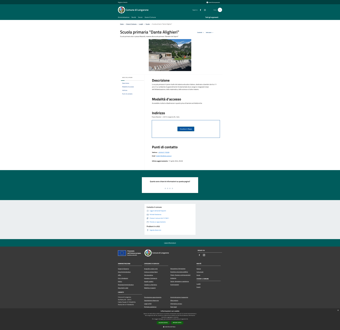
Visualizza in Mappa (186, 129)
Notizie (199, 269)
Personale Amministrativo (126, 285)
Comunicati (200, 272)
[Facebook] (200, 10)
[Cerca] (220, 10)
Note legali (173, 307)
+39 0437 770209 (163, 152)
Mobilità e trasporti (150, 288)
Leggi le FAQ (148, 304)
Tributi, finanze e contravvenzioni (180, 275)
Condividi (199, 32)
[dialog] (170, 319)
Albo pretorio (174, 300)
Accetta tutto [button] (163, 322)
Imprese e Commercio (150, 278)
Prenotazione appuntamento (152, 297)
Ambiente (173, 278)
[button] (169, 327)
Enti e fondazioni (123, 278)
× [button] (338, 310)
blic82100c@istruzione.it (164, 156)
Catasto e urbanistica (150, 285)
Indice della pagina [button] (127, 77)
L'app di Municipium (170, 243)
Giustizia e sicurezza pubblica (179, 272)
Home (122, 24)
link (187, 319)
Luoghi (141, 24)
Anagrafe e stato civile (151, 269)
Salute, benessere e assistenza (179, 281)
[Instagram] (204, 10)
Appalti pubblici (148, 281)
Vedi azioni (209, 32)
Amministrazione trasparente (179, 297)
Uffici (119, 275)
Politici (120, 281)
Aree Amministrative (124, 272)
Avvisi (198, 275)
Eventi (198, 287)
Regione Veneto (122, 2)
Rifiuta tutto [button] (177, 322)
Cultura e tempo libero (151, 272)
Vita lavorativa (148, 275)
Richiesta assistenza (150, 307)
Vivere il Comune (131, 24)
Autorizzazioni (174, 285)
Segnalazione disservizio (151, 300)
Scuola (148, 24)
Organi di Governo (123, 269)
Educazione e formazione (177, 269)
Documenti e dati (123, 288)
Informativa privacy (176, 304)
